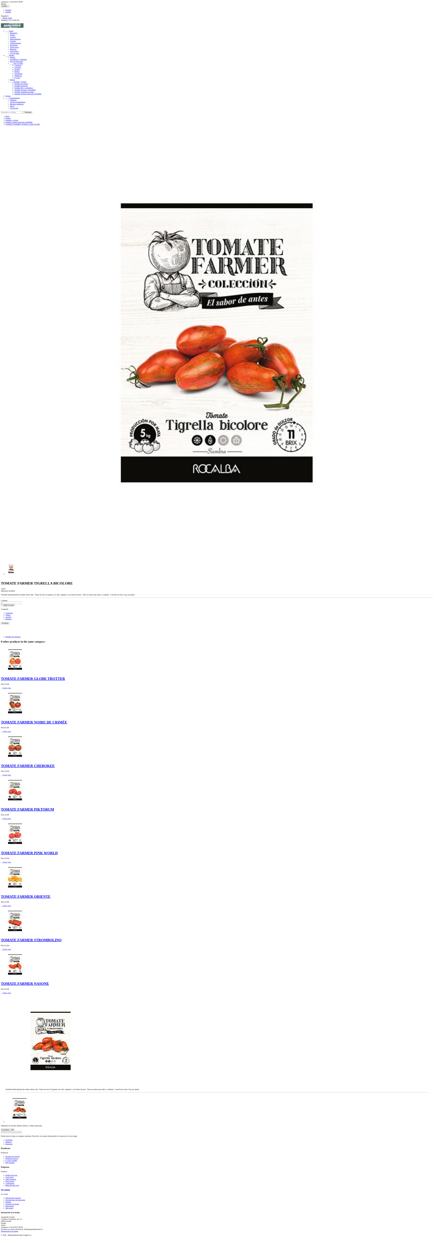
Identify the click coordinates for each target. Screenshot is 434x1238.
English (8, 12)
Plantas (9, 55)
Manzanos (13, 33)
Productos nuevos (11, 1159)
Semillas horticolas (21, 86)
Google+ (8, 617)
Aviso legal (9, 1177)
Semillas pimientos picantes (24, 92)
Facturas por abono (12, 1204)
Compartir (9, 613)
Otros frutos (14, 51)
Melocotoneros (15, 39)
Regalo (8, 96)
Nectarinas (14, 45)
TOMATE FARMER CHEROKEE (28, 766)
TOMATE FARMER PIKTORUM (27, 809)
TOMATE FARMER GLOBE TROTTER (33, 679)
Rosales (17, 70)
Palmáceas (18, 76)
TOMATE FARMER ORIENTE (25, 896)
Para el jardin (16, 63)
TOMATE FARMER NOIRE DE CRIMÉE (34, 722)
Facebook (8, 1140)
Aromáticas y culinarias (18, 59)
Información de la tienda (9, 1231)
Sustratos (13, 100)
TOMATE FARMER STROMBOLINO (31, 940)
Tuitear (7, 615)
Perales (12, 35)
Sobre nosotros (10, 1179)
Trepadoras (18, 74)
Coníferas (17, 66)
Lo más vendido (11, 1161)
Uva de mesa (14, 53)
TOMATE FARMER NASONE (25, 983)
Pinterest (8, 619)
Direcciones (9, 1206)
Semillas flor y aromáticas (23, 88)
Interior (12, 57)
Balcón (12, 80)
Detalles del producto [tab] (13, 637)
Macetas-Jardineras (17, 104)
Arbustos (17, 68)
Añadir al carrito (8, 605)
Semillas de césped (21, 84)
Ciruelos (13, 41)
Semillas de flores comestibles (25, 90)
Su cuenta (5, 1190)
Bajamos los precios (12, 1156)
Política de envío (11, 1175)
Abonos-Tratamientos (17, 102)
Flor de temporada (16, 61)
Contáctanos (9, 1183)
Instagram (8, 1144)
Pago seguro (9, 1181)
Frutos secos (14, 47)
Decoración (14, 108)
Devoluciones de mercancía (15, 1200)
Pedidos (8, 1202)
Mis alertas (9, 1208)
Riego (12, 106)
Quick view (6, 688)
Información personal (13, 1198)
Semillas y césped (18, 82)
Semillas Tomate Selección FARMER (27, 94)
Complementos (12, 98)
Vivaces (17, 78)
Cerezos (13, 37)
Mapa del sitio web (12, 1185)
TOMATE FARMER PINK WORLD (29, 853)
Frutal (9, 31)
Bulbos (17, 72)
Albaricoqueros (15, 43)
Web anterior (10, 1163)
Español (8, 10)
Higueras (13, 49)
